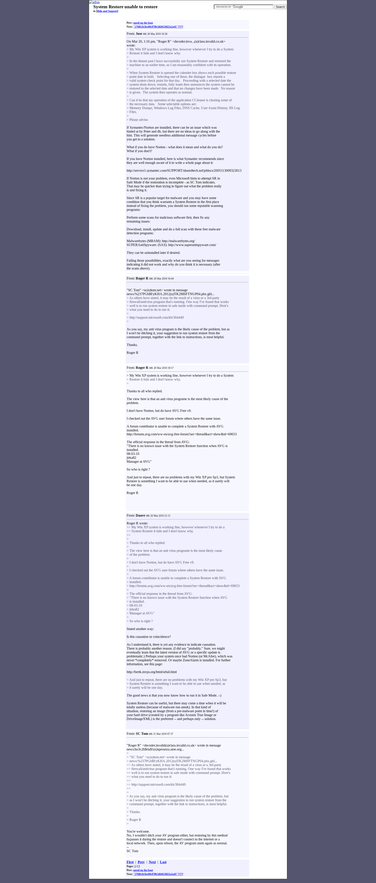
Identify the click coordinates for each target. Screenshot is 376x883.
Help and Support (107, 11)
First (130, 862)
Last (163, 862)
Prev (141, 862)
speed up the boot (143, 22)
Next (152, 862)
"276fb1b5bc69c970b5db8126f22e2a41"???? (158, 26)
